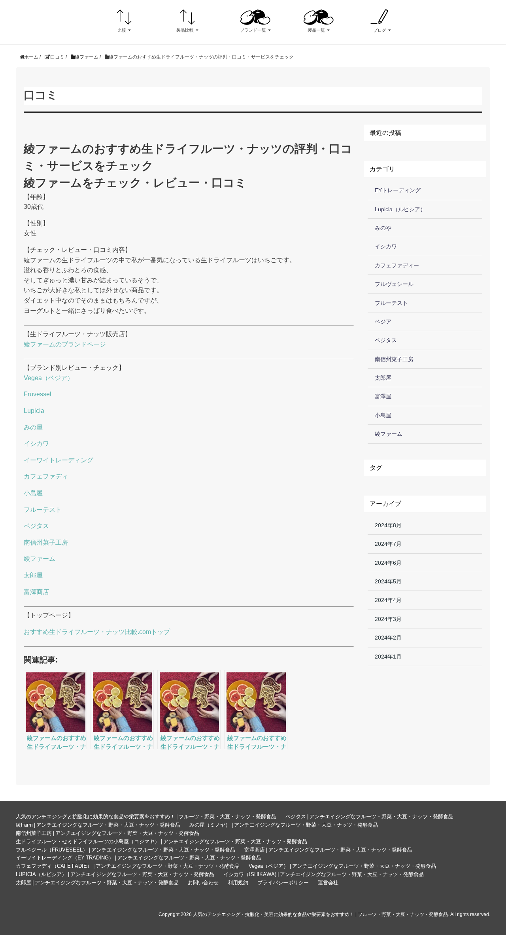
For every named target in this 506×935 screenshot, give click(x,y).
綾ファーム (39, 558)
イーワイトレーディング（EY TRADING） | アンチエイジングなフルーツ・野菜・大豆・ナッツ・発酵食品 (138, 857)
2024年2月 (388, 637)
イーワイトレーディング (58, 460)
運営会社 (328, 882)
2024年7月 (388, 544)
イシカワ (36, 443)
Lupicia (34, 410)
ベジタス (36, 525)
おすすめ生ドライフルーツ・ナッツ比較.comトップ (97, 631)
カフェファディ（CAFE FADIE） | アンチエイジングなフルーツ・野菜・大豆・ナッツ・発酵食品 (128, 866)
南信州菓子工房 (46, 542)
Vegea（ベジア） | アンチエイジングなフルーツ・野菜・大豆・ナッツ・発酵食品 (342, 866)
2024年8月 (388, 525)
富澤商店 (36, 592)
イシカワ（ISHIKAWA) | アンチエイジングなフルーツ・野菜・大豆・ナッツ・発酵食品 (323, 874)
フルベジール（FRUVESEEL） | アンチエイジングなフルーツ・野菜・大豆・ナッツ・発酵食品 (125, 849)
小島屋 (33, 493)
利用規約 (238, 882)
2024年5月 (388, 581)
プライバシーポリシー (283, 882)
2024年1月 (388, 656)
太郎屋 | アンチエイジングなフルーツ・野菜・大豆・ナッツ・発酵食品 (97, 882)
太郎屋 (33, 575)
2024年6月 (388, 563)
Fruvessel (37, 394)
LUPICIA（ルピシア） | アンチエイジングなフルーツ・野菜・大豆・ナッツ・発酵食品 (115, 874)
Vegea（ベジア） (49, 378)
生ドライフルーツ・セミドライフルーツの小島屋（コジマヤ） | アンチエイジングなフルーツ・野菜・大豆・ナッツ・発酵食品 (161, 841)
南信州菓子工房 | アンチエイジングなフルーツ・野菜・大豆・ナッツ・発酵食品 (107, 833)
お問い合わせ (203, 882)
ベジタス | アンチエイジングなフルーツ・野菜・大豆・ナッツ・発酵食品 (369, 816)
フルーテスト (43, 509)
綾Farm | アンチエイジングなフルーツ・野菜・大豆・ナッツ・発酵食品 (98, 824)
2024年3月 (388, 619)
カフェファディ (46, 476)
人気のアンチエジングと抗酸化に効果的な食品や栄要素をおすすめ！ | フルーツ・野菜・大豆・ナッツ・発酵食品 (146, 816)
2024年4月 (388, 600)
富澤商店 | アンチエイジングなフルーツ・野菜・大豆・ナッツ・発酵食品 (328, 849)
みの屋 (33, 427)
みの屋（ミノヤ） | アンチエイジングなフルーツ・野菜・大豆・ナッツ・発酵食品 (283, 824)
